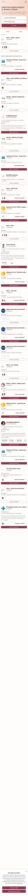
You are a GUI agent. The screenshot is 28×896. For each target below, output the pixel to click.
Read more (7, 129)
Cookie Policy (19, 883)
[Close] (26, 871)
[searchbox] (14, 17)
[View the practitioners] (14, 88)
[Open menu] (25, 2)
